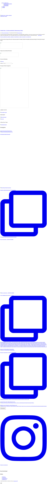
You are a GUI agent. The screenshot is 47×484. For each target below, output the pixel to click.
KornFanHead (4, 1)
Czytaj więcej (40, 35)
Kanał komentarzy (4, 478)
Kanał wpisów (4, 477)
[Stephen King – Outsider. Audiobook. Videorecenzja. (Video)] (23, 22)
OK (1, 483)
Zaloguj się (3, 476)
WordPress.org (4, 479)
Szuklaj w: (1, 63)
